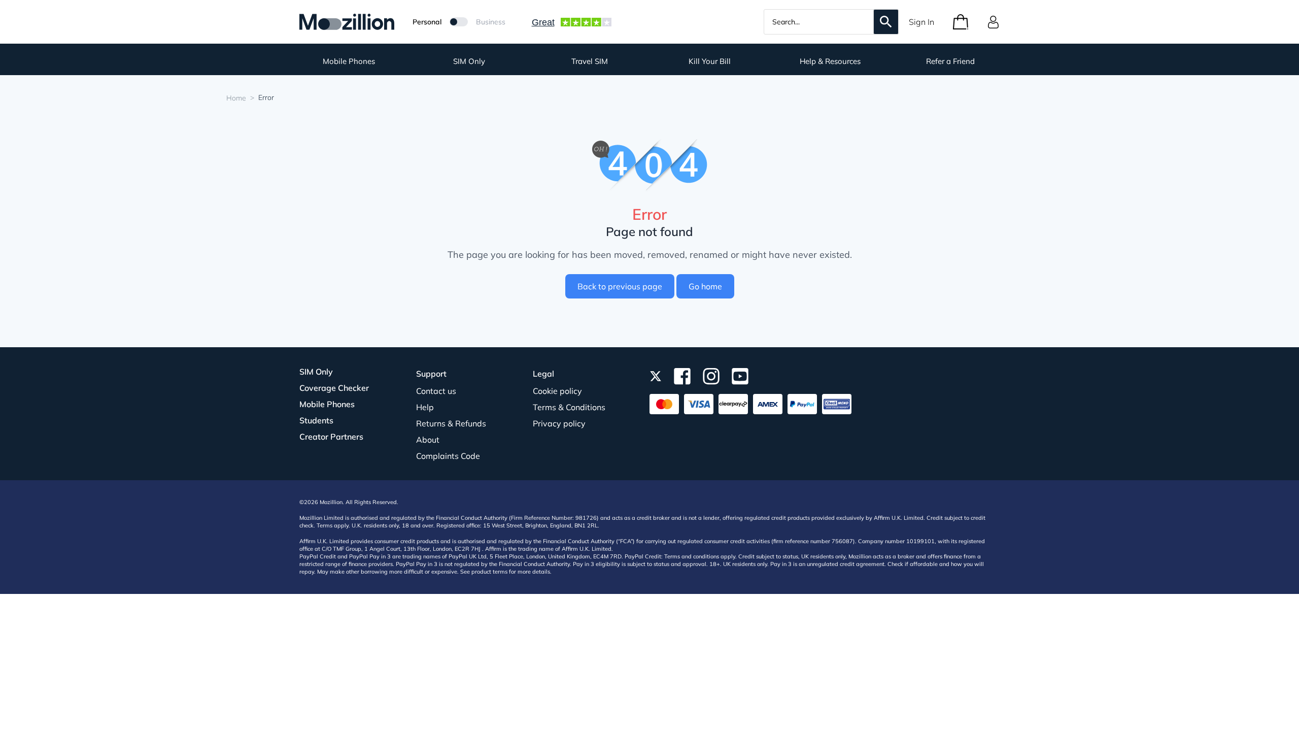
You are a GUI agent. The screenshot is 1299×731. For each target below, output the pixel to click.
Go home (705, 286)
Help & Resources (830, 61)
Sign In (921, 22)
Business (490, 21)
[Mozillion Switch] (459, 22)
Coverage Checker (334, 388)
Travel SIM (589, 61)
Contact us (436, 391)
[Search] (886, 22)
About (427, 440)
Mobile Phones (349, 61)
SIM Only (469, 61)
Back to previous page (619, 286)
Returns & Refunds (451, 423)
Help (425, 407)
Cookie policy (557, 391)
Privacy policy (559, 423)
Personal (427, 21)
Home (236, 98)
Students (316, 420)
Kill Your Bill (710, 61)
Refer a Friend (950, 61)
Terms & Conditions (569, 407)
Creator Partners (331, 437)
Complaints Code (448, 456)
